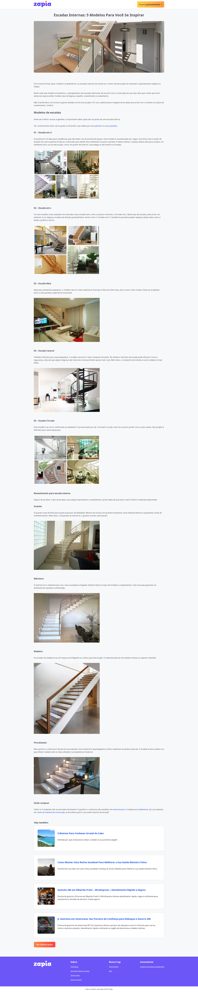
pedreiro (98, 126)
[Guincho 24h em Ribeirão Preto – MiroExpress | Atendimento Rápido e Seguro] (46, 896)
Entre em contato (76, 980)
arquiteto (113, 126)
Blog (110, 971)
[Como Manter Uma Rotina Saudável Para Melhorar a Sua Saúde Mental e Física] (46, 867)
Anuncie (149, 4)
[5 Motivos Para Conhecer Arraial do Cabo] (46, 838)
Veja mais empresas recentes (80, 971)
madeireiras (143, 809)
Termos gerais (75, 975)
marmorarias (119, 809)
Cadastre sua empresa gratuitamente (152, 967)
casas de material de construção (51, 812)
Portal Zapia (74, 967)
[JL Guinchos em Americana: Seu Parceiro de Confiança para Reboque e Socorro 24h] (46, 925)
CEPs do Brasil (113, 967)
